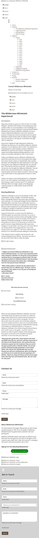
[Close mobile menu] (8, 22)
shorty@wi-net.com (27, 93)
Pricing (14, 76)
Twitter (6, 8)
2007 (20, 65)
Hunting (14, 27)
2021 (20, 39)
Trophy (18, 38)
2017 (20, 47)
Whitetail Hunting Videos (23, 70)
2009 (20, 61)
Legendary (19, 67)
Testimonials (16, 74)
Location (6, 4)
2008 (20, 63)
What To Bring (20, 34)
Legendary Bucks (21, 30)
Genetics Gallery (20, 81)
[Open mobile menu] (8, 20)
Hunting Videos (20, 32)
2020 (20, 41)
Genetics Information (22, 79)
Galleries (14, 36)
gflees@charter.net (13, 93)
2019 (20, 43)
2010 (20, 59)
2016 (20, 48)
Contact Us (15, 72)
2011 (20, 57)
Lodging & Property (21, 68)
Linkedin (6, 14)
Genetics (14, 77)
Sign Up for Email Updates (19, 451)
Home (14, 25)
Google (6, 17)
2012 (20, 56)
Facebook (5, 11)
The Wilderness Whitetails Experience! (27, 29)
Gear (13, 83)
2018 (20, 45)
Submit (5, 419)
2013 (20, 54)
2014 (20, 52)
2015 (20, 50)
